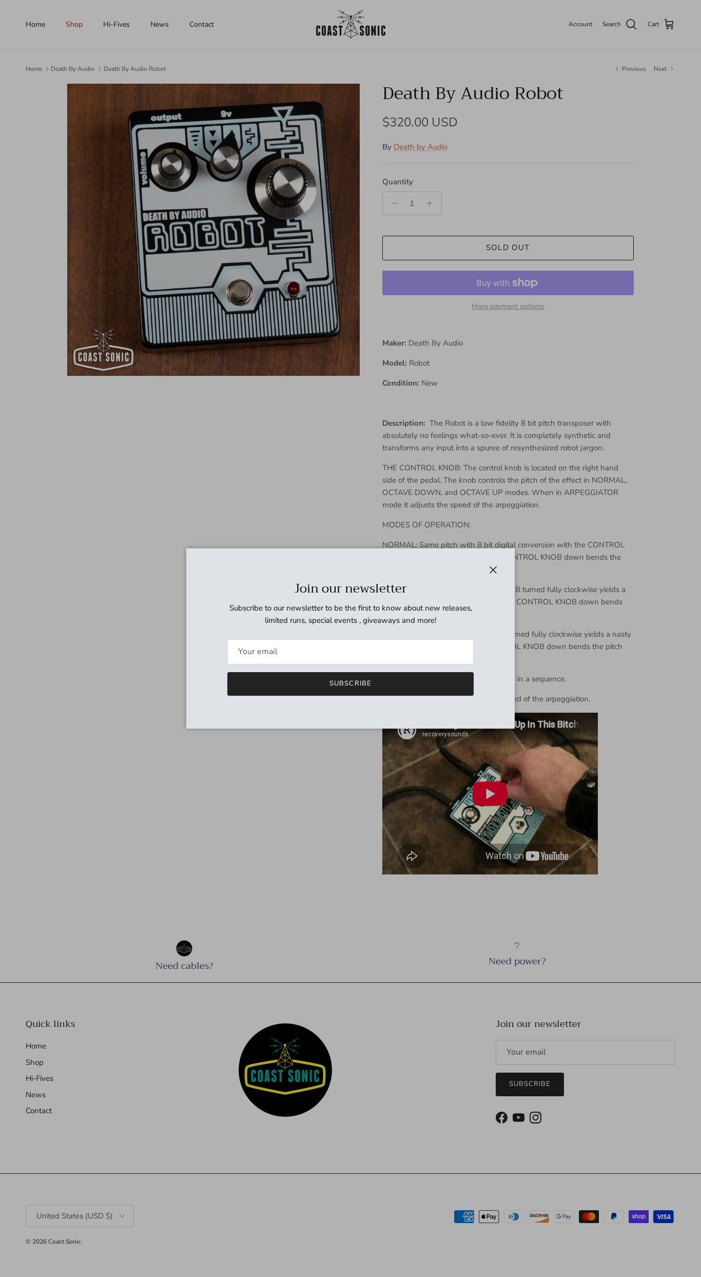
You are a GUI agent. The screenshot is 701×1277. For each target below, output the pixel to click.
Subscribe (350, 683)
